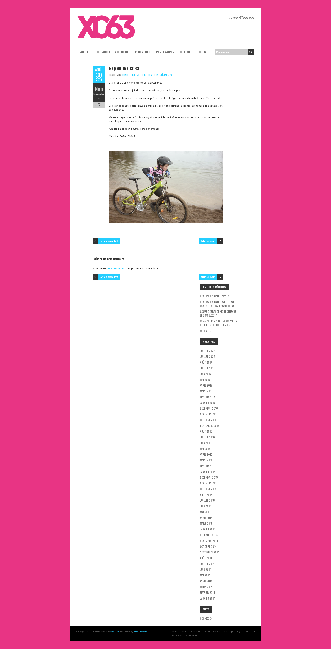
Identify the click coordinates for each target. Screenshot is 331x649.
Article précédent (109, 241)
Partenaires (165, 52)
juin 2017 (205, 374)
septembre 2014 (209, 552)
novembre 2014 (209, 540)
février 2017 (207, 397)
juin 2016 (205, 443)
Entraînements (164, 75)
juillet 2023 (207, 351)
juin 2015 (205, 506)
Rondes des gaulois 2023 (215, 296)
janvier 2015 (207, 529)
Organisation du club (112, 52)
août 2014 (206, 558)
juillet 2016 (207, 437)
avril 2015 (206, 517)
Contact (186, 52)
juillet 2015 (207, 500)
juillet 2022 (207, 356)
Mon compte (229, 631)
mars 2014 (206, 587)
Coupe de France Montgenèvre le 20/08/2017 (218, 313)
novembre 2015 (209, 483)
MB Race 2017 (208, 330)
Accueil (85, 52)
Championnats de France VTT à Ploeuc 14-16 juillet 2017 (218, 323)
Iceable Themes (140, 631)
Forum (201, 52)
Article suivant (208, 241)
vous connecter (115, 268)
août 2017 (206, 362)
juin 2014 (205, 569)
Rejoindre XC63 (124, 68)
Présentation (191, 635)
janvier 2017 (207, 402)
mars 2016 (206, 460)
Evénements (142, 52)
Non (99, 88)
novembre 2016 (209, 414)
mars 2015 (206, 523)
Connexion (206, 618)
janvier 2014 (207, 598)
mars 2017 (206, 391)
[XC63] (106, 17)
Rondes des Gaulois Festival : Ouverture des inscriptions (217, 304)
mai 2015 (205, 512)
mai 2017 (205, 379)
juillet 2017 (207, 368)
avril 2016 (206, 454)
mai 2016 (205, 448)
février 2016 (207, 466)
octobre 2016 (208, 420)
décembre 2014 (209, 535)
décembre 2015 (209, 477)
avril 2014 (206, 581)
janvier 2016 (207, 471)
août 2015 (206, 494)
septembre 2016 (209, 425)
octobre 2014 (208, 546)
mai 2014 (205, 575)
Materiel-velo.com (212, 631)
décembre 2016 (209, 408)
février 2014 (207, 592)
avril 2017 (206, 385)
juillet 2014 (207, 564)
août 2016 (206, 431)
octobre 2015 (208, 489)
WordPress (114, 631)
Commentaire (99, 96)
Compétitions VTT (131, 75)
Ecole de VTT (148, 75)
